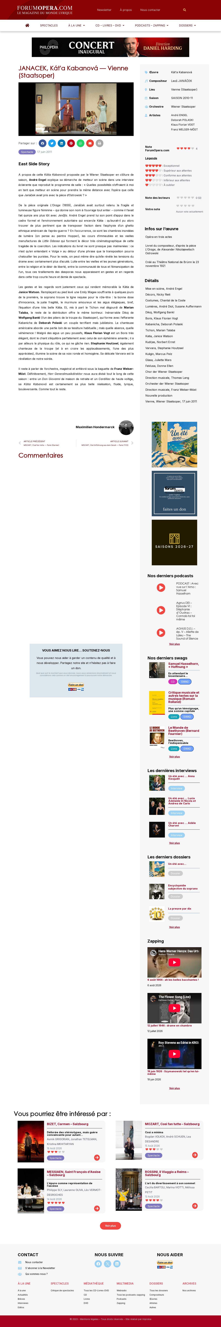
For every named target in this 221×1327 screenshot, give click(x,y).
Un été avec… (177, 863)
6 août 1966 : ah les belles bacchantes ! (173, 979)
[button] (76, 25)
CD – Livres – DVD (108, 25)
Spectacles (49, 25)
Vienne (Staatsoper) (184, 89)
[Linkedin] (117, 1263)
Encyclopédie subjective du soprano (183, 887)
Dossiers (186, 25)
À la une (74, 25)
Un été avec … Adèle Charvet (182, 824)
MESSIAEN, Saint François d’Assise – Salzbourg (73, 1173)
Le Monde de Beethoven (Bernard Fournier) (183, 731)
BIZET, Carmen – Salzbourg (67, 1124)
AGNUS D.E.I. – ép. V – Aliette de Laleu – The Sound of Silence (187, 633)
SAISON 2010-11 (182, 98)
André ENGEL (179, 115)
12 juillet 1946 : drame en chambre (169, 1025)
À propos (126, 10)
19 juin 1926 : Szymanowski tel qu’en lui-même (173, 1073)
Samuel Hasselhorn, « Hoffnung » (183, 665)
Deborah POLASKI (182, 120)
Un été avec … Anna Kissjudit (181, 777)
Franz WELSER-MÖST (184, 129)
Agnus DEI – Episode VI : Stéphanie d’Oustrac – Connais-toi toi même (185, 611)
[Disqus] (76, 505)
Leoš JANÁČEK (181, 81)
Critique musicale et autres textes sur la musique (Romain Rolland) (183, 697)
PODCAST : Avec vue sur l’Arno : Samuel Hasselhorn (187, 588)
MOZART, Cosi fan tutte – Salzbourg (172, 1124)
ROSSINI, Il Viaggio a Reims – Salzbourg (167, 1173)
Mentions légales (89, 1319)
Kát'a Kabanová (181, 72)
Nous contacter (150, 10)
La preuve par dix (179, 908)
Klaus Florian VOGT (183, 124)
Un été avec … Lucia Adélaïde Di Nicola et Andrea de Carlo (182, 801)
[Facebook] (98, 1263)
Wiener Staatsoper (183, 106)
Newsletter (104, 10)
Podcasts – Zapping (150, 25)
